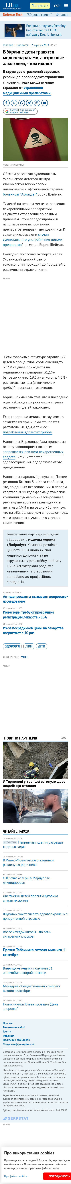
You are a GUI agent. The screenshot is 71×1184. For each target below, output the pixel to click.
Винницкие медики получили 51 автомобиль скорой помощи (28, 970)
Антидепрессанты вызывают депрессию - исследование (35, 599)
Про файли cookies (15, 1176)
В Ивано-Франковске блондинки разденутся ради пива (28, 862)
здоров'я (12, 646)
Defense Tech (12, 14)
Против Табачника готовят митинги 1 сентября (34, 952)
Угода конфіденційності (18, 1044)
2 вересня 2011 (40, 45)
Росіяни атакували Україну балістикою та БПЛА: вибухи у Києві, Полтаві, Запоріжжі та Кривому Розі (45, 34)
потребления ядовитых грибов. (27, 432)
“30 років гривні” (39, 14)
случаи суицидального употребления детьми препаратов (32, 239)
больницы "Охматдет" (20, 194)
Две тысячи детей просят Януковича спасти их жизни (30, 898)
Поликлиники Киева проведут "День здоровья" (30, 1006)
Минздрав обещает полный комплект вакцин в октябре (31, 988)
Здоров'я (22, 45)
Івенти (7, 1031)
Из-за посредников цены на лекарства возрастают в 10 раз (33, 630)
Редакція (8, 1035)
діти (41, 646)
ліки (28, 646)
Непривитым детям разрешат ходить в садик (33, 844)
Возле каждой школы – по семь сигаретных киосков (27, 934)
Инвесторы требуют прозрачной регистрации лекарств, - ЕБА (28, 614)
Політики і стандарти (16, 1040)
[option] (35, 30)
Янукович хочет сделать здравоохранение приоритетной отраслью (35, 916)
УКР (57, 6)
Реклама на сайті (14, 1027)
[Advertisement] (35, 316)
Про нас (8, 1023)
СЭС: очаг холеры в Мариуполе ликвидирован (26, 880)
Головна (8, 45)
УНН (24, 657)
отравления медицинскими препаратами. (27, 90)
